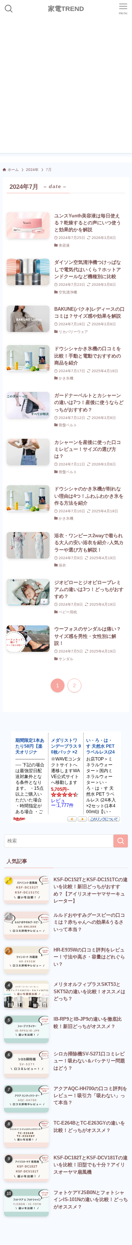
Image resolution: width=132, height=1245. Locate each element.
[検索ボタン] (9, 9)
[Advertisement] (66, 87)
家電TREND (66, 8)
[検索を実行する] (120, 841)
